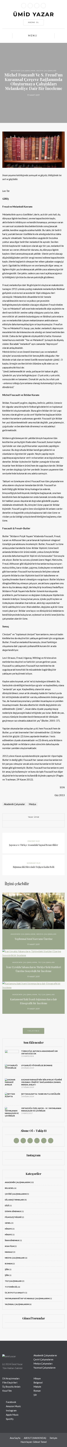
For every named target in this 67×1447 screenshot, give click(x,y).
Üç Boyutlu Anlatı (14, 1292)
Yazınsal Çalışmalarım (17, 1304)
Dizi (7, 1205)
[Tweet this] (31, 824)
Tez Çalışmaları (46, 962)
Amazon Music (13, 1406)
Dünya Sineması (13, 1211)
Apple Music (12, 1414)
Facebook (10, 1402)
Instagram (11, 1410)
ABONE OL (33, 22)
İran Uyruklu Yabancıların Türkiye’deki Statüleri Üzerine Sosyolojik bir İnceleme (33, 969)
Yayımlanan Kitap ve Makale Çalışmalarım (27, 1298)
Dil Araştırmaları (14, 1200)
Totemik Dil (11, 1287)
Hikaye (8, 1229)
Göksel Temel (40, 1441)
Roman (8, 1263)
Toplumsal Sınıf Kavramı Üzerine (34, 938)
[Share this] (26, 824)
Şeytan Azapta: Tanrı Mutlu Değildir (40, 1094)
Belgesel (9, 1188)
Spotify (9, 1418)
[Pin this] (40, 824)
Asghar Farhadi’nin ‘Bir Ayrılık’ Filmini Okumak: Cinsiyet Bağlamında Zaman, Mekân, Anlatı (41, 1082)
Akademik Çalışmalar (14, 804)
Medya (32, 804)
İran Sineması (12, 1240)
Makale (9, 1252)
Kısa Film (9, 1246)
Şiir (7, 1269)
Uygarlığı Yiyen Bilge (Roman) (36, 1065)
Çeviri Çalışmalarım (15, 1194)
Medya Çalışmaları (46, 71)
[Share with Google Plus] (36, 824)
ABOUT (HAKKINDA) (35, 1437)
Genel (8, 1223)
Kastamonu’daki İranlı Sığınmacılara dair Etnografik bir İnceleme (33, 1001)
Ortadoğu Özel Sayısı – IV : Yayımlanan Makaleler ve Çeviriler (41, 1109)
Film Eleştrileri (13, 1217)
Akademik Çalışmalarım (23, 71)
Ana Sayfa (15, 1437)
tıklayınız (33, 1031)
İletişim (53, 1437)
